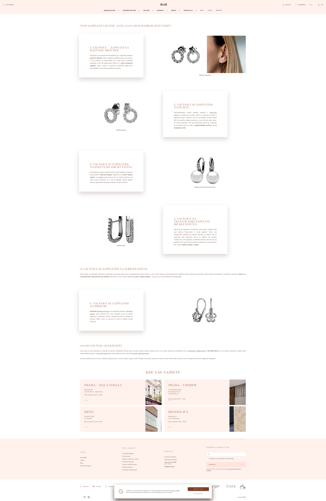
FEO (244, 497)
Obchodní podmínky (128, 454)
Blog (81, 463)
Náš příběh (83, 458)
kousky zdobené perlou (141, 353)
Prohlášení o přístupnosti (129, 470)
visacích (100, 177)
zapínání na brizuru (103, 311)
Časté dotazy (126, 456)
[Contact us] (320, 498)
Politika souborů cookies (129, 464)
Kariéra (82, 460)
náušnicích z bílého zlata (196, 351)
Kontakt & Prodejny (170, 457)
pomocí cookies (175, 490)
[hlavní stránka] (163, 6)
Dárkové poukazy (127, 467)
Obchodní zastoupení (170, 460)
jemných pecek (103, 353)
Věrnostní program (85, 466)
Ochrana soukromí (231, 469)
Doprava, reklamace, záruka (130, 459)
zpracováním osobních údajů (225, 459)
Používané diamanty (128, 462)
